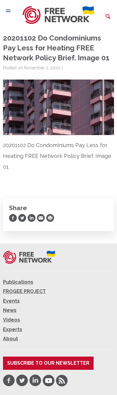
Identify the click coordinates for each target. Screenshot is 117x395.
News (9, 310)
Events (11, 301)
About (10, 339)
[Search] (108, 16)
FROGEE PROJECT (24, 291)
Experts (12, 329)
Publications (18, 282)
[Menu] (8, 11)
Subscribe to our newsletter (48, 363)
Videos (11, 320)
